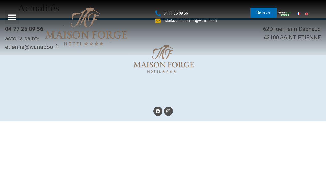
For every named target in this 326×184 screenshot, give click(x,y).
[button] (12, 17)
